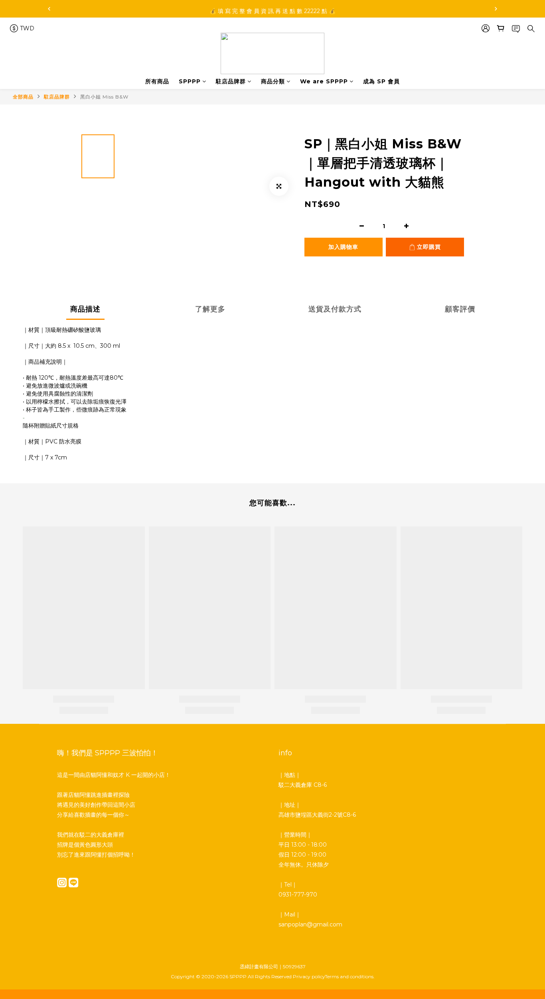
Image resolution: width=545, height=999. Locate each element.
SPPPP (190, 81)
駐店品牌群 (231, 81)
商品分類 (273, 81)
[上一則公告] (49, 8)
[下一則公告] (496, 8)
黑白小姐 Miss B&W (104, 97)
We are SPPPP (324, 81)
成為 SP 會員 (381, 81)
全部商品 (23, 97)
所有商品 (157, 81)
